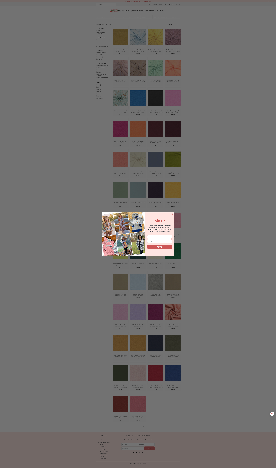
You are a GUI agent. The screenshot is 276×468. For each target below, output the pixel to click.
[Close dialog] (172, 213)
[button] (272, 414)
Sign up (159, 247)
